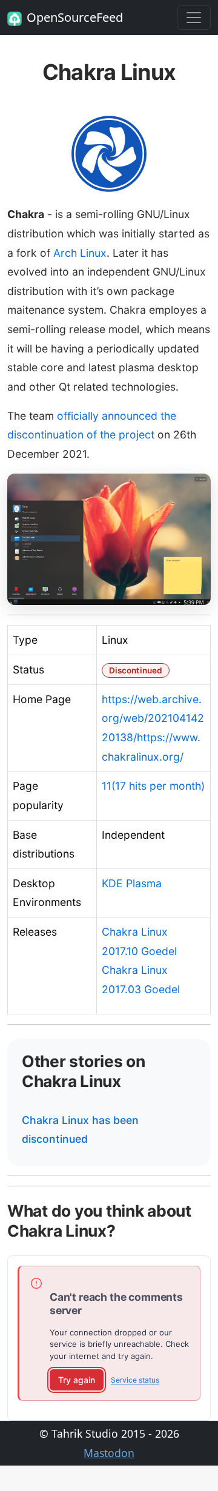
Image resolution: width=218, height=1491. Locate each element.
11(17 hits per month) (153, 785)
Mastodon (109, 1453)
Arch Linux (80, 252)
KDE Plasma (132, 883)
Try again (76, 1380)
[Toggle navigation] (194, 17)
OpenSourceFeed (75, 17)
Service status (135, 1379)
